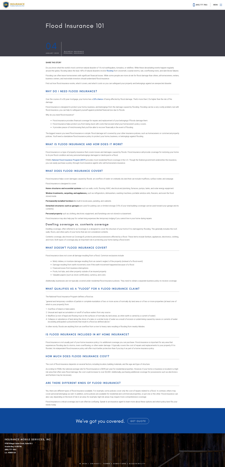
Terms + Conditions (115, 463)
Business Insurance (74, 51)
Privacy (95, 463)
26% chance (98, 99)
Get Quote (138, 421)
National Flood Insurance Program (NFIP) (69, 160)
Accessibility (137, 463)
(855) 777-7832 (201, 5)
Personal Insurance (74, 53)
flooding (110, 71)
